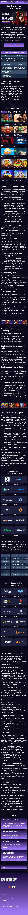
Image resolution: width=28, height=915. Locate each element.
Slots (23, 111)
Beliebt (3, 111)
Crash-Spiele (15, 112)
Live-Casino (9, 112)
